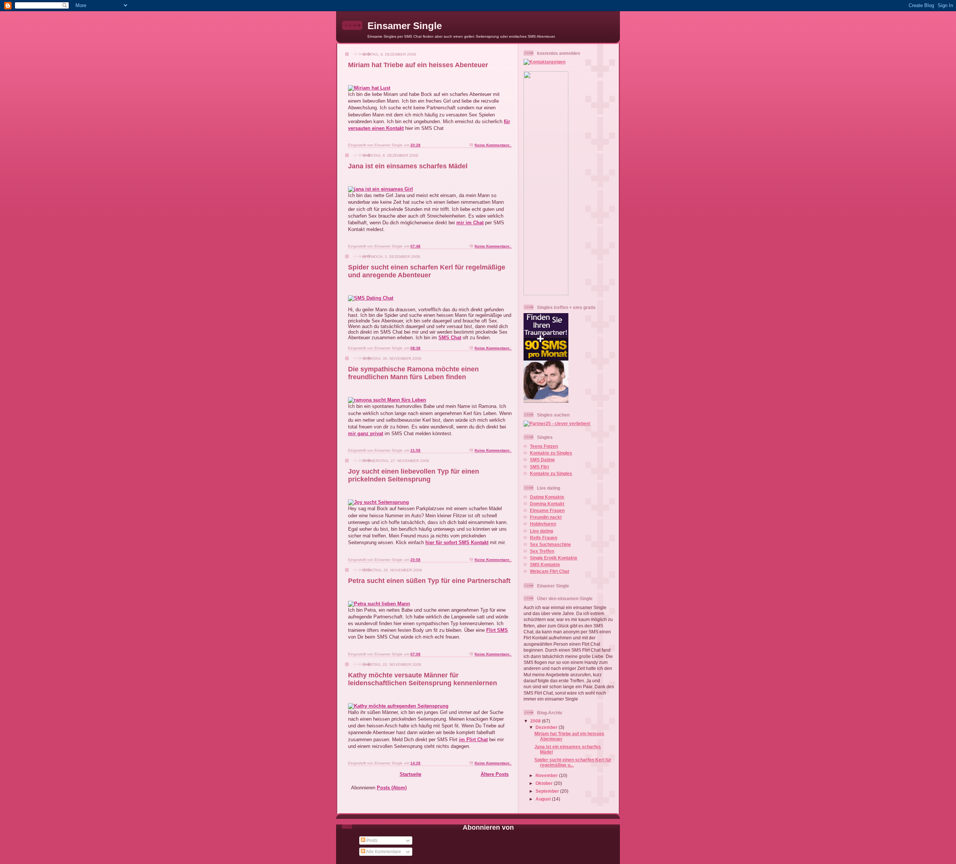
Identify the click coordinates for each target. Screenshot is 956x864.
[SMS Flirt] (380, 189)
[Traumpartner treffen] (387, 400)
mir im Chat (470, 222)
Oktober (545, 783)
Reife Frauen (543, 537)
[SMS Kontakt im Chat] (369, 88)
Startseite (410, 774)
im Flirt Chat (473, 739)
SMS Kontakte (545, 564)
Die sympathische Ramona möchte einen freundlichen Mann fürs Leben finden (413, 373)
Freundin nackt (546, 517)
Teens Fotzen (544, 446)
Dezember (547, 727)
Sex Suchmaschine (550, 544)
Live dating (541, 530)
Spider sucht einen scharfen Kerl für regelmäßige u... (572, 762)
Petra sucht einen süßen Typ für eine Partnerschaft (429, 580)
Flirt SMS (497, 630)
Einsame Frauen (547, 510)
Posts (371, 840)
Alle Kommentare (383, 851)
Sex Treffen (542, 551)
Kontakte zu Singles (551, 452)
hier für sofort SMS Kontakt (456, 542)
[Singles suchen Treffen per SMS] (398, 706)
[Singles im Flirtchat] (379, 603)
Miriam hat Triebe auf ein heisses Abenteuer (418, 65)
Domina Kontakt (547, 503)
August (544, 798)
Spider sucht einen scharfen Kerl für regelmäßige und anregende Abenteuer (426, 271)
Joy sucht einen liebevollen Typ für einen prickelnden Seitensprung (413, 475)
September (548, 791)
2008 (536, 720)
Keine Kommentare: (493, 145)
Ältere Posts (495, 774)
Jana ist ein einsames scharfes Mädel (408, 166)
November (547, 775)
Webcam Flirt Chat (549, 571)
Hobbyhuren (543, 523)
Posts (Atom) (392, 787)
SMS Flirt (539, 466)
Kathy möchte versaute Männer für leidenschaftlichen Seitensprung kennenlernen (422, 679)
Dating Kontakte (547, 497)
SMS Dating (542, 459)
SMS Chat (449, 337)
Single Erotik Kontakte (553, 557)
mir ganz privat (365, 433)
